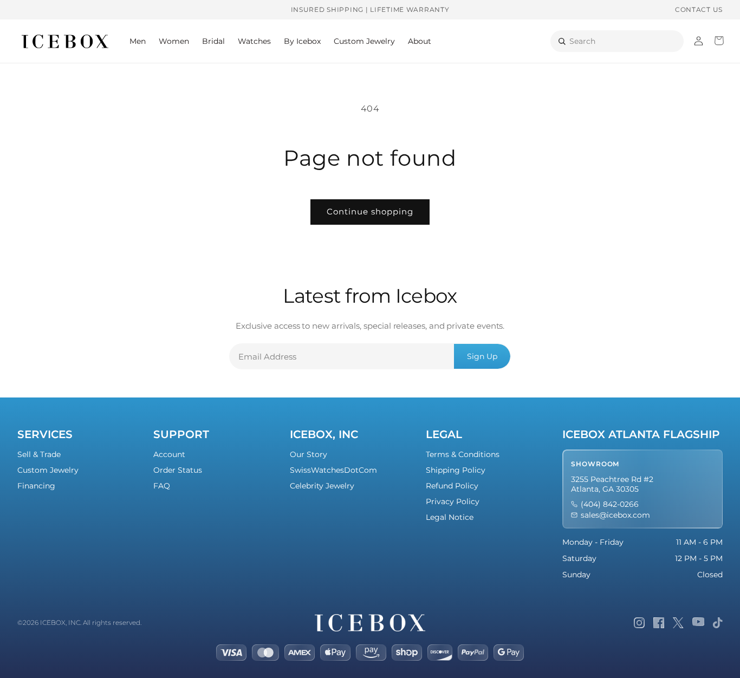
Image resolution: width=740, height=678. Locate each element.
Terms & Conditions (462, 454)
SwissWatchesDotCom (333, 470)
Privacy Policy (452, 501)
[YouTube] (698, 622)
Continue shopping (370, 211)
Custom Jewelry (48, 470)
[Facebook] (658, 622)
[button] (137, 41)
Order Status (177, 470)
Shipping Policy (455, 470)
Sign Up (482, 356)
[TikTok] (718, 622)
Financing (36, 486)
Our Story (308, 454)
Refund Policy (452, 486)
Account (169, 454)
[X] (678, 622)
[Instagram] (639, 622)
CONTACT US (699, 9)
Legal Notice (449, 517)
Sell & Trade (39, 454)
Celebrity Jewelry (322, 486)
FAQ (161, 486)
